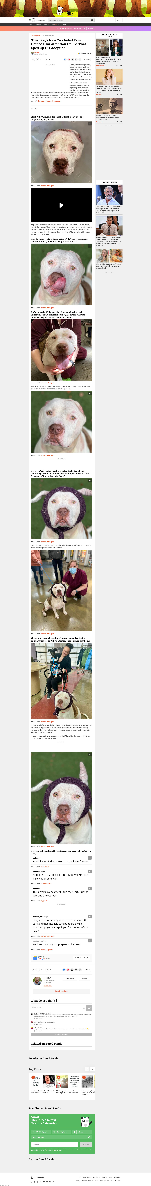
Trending (38, 24)
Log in (119, 20)
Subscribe (85, 1144)
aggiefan (44, 901)
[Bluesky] (44, 1182)
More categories (38, 1137)
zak (35, 1027)
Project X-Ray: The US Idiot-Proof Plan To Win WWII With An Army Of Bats (108, 118)
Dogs (38, 35)
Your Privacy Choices (85, 1177)
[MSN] (50, 1182)
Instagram (41, 101)
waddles (36, 1021)
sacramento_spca (47, 186)
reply (40, 1018)
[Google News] (53, 1182)
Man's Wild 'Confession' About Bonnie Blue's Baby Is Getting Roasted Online (108, 266)
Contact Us (117, 1177)
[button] (87, 1069)
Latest (45, 24)
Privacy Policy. (59, 1150)
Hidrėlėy (36, 52)
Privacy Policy (104, 1180)
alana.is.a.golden (47, 950)
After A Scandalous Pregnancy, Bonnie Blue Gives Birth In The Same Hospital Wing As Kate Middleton (108, 60)
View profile (70, 978)
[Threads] (47, 1182)
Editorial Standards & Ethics (90, 1180)
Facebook (49, 101)
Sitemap (78, 1180)
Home (30, 24)
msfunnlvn (45, 867)
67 (99, 95)
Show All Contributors (62, 991)
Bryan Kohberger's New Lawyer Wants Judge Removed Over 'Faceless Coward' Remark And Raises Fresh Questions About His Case (109, 241)
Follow (84, 978)
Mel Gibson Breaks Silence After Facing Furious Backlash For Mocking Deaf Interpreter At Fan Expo (109, 210)
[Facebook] (31, 1182)
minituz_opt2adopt (47, 936)
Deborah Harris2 (39, 1013)
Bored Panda (37, 1177)
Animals (34, 35)
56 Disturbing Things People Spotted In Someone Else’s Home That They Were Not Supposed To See (109, 89)
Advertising (96, 1177)
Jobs (110, 1177)
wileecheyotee (46, 884)
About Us (104, 1177)
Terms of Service (115, 1180)
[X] (40, 1182)
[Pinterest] (37, 1182)
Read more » (48, 986)
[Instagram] (34, 1182)
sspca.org (57, 101)
